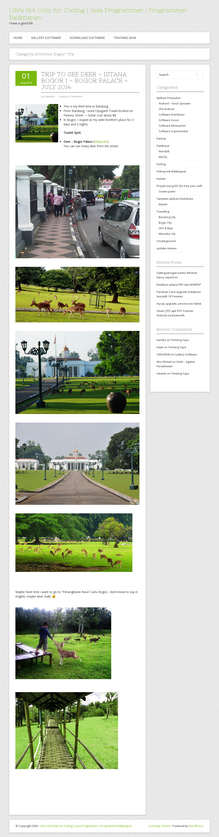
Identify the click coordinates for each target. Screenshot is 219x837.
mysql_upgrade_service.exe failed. (179, 303)
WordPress (196, 826)
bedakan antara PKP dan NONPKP (179, 284)
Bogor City (165, 223)
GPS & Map (166, 228)
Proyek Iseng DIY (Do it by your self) (179, 186)
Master (163, 204)
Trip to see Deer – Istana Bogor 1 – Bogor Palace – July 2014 (84, 80)
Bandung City (167, 217)
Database (163, 146)
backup (161, 138)
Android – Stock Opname (174, 103)
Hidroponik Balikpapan (171, 171)
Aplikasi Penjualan (169, 98)
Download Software (87, 38)
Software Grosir (169, 120)
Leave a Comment (70, 96)
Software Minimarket (172, 126)
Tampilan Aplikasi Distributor (175, 199)
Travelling (163, 211)
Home (17, 38)
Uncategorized (166, 241)
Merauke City (167, 234)
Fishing (161, 164)
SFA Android (166, 109)
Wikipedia (100, 142)
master (161, 179)
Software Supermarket (173, 131)
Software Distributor (172, 114)
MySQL (163, 157)
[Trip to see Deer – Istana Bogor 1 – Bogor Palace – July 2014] (36, 123)
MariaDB (164, 151)
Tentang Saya (125, 38)
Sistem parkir (167, 191)
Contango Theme (159, 826)
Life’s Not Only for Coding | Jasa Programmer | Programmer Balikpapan (86, 826)
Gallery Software (46, 38)
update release (167, 248)
